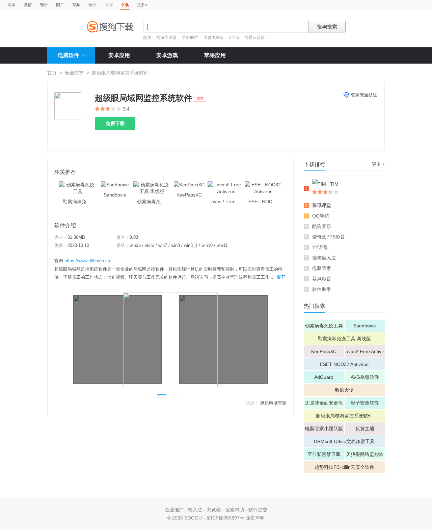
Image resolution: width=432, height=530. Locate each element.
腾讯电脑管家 (273, 403)
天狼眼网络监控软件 (365, 456)
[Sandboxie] (115, 184)
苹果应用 (215, 55)
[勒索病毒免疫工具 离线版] (151, 184)
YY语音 (320, 247)
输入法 (195, 509)
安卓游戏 (167, 55)
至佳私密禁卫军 (324, 454)
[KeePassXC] (189, 184)
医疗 (92, 4)
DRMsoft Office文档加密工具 (344, 441)
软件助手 (321, 289)
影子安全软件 (365, 403)
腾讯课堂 (321, 205)
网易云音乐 (254, 37)
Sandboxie (364, 325)
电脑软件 (68, 55)
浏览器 (214, 509)
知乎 (44, 4)
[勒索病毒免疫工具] (77, 184)
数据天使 (344, 390)
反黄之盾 (364, 428)
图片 (60, 4)
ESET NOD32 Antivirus (344, 364)
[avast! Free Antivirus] (226, 184)
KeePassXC (323, 351)
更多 (142, 4)
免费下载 (115, 123)
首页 (52, 72)
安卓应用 (119, 55)
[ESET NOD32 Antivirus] (263, 184)
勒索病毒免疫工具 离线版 (344, 338)
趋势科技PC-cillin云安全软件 (344, 467)
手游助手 (190, 37)
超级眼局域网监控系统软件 (344, 415)
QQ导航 (320, 215)
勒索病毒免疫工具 (324, 325)
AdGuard (323, 377)
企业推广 (174, 509)
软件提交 (257, 509)
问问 (109, 4)
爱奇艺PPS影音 (328, 236)
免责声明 (255, 518)
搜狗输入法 (324, 257)
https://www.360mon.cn (87, 260)
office (234, 37)
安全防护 (74, 72)
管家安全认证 (364, 94)
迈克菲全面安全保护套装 (324, 404)
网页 (11, 4)
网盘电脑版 (214, 37)
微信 (28, 4)
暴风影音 (321, 278)
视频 (76, 4)
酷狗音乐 (321, 226)
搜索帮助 (234, 509)
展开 (281, 277)
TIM (334, 184)
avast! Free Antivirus (365, 353)
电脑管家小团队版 (324, 428)
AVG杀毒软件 (365, 377)
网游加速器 (166, 37)
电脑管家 (321, 268)
